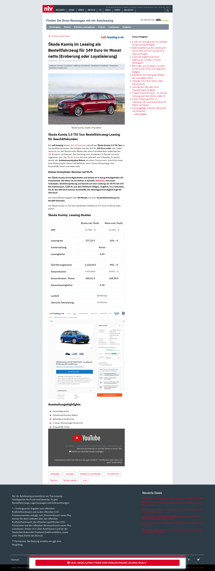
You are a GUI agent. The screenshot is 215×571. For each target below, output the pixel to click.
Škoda (53, 480)
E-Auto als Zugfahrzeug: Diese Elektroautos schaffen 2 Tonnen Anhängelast (146, 60)
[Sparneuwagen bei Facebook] (188, 559)
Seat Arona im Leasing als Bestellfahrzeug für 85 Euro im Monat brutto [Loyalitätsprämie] (171, 517)
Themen (15, 559)
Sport (71, 10)
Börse (81, 10)
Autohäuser (113, 27)
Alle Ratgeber (141, 114)
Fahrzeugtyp (55, 27)
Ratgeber (126, 27)
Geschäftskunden (78, 145)
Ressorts (60, 10)
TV (100, 10)
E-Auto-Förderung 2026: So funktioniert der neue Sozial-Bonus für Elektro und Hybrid (149, 102)
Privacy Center (199, 568)
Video (108, 10)
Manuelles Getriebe (90, 474)
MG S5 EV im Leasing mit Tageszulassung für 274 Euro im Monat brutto (171, 503)
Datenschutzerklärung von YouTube (99, 448)
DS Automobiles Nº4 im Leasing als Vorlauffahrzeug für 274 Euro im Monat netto (172, 510)
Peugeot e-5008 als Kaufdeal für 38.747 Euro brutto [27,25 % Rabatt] (172, 524)
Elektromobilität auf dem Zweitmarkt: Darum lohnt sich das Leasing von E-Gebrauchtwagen (149, 51)
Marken (67, 27)
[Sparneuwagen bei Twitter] (198, 559)
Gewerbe (54, 474)
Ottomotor (100, 180)
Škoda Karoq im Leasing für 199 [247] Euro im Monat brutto (172, 498)
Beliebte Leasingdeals (84, 27)
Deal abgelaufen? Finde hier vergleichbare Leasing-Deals (109, 562)
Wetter (91, 10)
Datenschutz (187, 568)
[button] (48, 9)
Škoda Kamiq (73, 157)
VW (49, 154)
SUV (85, 480)
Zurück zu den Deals (60, 36)
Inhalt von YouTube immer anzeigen (87, 451)
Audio (117, 10)
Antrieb (101, 27)
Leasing (70, 474)
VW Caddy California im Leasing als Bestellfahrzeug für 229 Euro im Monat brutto (172, 531)
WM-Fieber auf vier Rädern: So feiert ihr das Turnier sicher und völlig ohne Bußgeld (148, 69)
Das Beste (129, 10)
